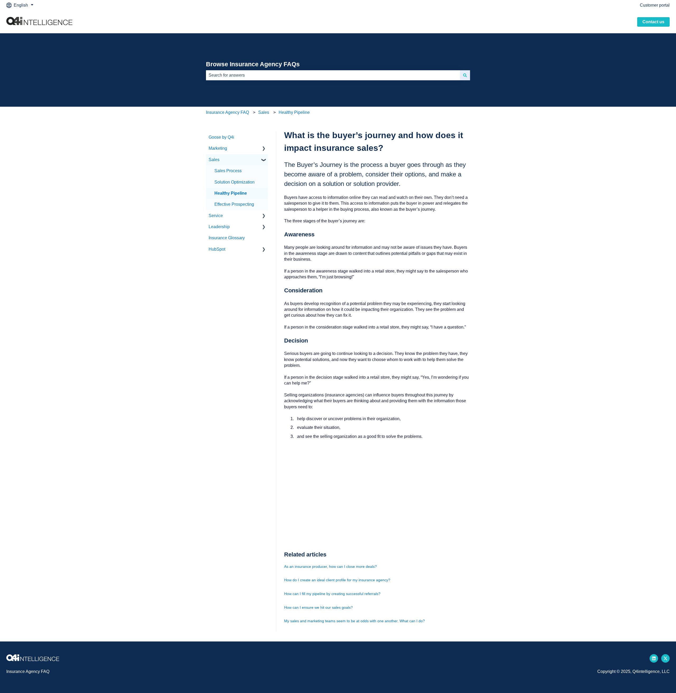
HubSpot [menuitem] (217, 249)
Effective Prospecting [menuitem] (234, 204)
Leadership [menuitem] (219, 226)
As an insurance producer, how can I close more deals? (330, 566)
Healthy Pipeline (294, 112)
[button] (264, 148)
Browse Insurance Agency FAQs (253, 64)
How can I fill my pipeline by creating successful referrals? (332, 594)
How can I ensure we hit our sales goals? (318, 607)
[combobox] (333, 75)
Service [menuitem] (216, 215)
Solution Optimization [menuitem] (234, 182)
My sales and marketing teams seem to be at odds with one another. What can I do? (354, 621)
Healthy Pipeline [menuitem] (230, 193)
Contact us (653, 22)
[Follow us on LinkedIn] (654, 658)
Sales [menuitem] (214, 159)
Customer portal (655, 5)
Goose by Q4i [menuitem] (221, 137)
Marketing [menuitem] (218, 148)
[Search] (465, 75)
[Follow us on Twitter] (665, 658)
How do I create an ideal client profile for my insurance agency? (337, 580)
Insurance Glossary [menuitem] (227, 238)
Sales (263, 112)
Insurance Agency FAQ (227, 112)
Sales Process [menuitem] (228, 170)
